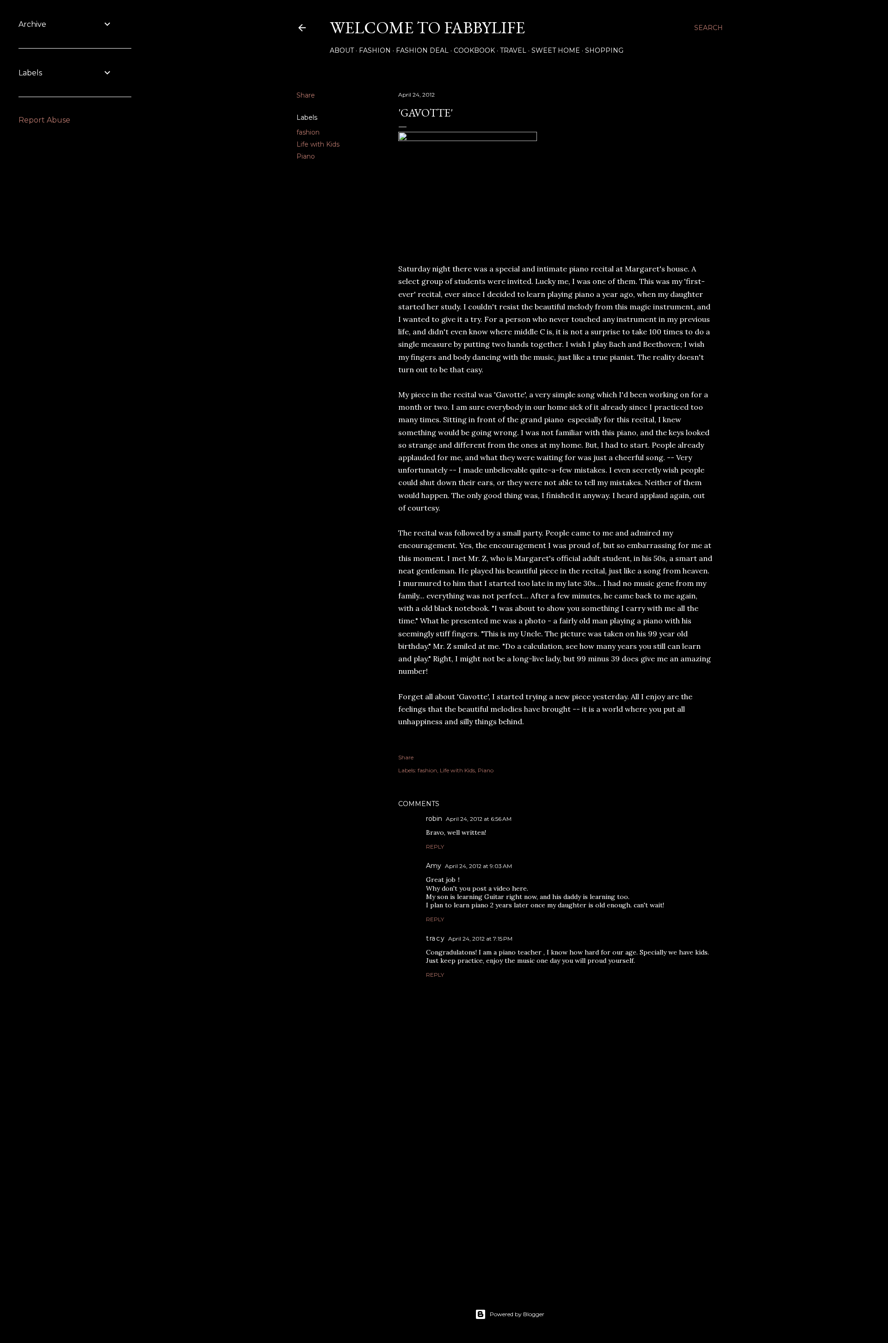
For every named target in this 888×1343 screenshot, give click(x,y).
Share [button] (305, 95)
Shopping (604, 50)
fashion (308, 132)
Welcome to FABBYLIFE (427, 27)
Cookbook (474, 50)
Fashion (375, 50)
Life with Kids (317, 144)
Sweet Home (555, 50)
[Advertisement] (556, 1198)
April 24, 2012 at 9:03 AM (478, 865)
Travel (513, 50)
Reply (435, 846)
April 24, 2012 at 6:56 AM (479, 818)
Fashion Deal (422, 50)
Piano (305, 156)
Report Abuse (44, 120)
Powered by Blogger (517, 1314)
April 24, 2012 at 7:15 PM (480, 938)
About (342, 50)
